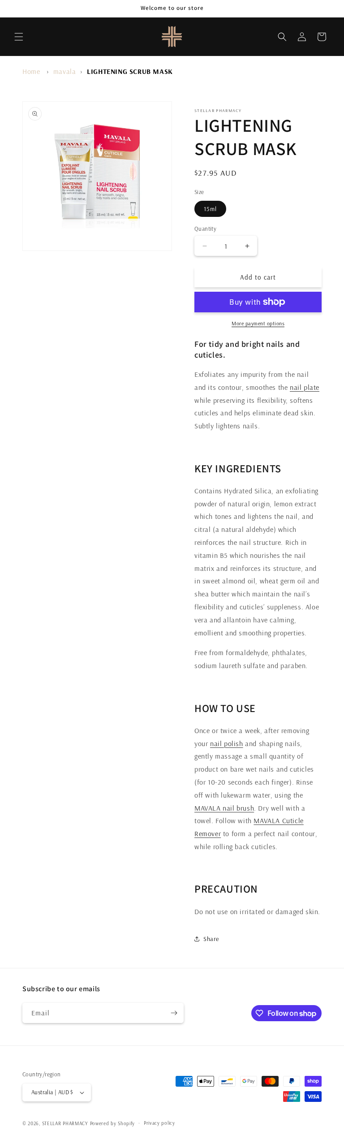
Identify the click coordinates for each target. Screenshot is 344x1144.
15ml (210, 209)
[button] (19, 37)
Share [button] (211, 939)
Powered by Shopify (112, 1123)
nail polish (226, 743)
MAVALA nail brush (224, 807)
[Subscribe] (174, 1013)
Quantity (205, 228)
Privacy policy (159, 1123)
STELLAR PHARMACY (65, 1123)
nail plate (304, 387)
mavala (64, 71)
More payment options (258, 323)
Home (31, 71)
